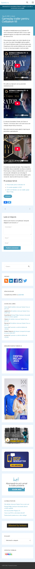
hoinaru (6, 307)
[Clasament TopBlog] (8, 555)
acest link (21, 294)
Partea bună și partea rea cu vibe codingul (15, 515)
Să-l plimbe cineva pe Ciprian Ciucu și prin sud (16, 504)
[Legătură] (5, 2)
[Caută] (27, 2)
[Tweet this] (9, 202)
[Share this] (5, 202)
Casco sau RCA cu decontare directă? (14, 513)
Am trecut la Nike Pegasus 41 (12, 510)
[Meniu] (33, 2)
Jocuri (13, 16)
